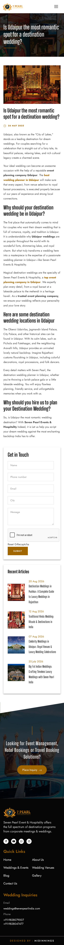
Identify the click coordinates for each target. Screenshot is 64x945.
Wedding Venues (43, 867)
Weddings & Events (15, 867)
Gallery (36, 875)
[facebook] (6, 841)
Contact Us (10, 883)
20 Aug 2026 (36, 581)
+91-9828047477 (13, 924)
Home (7, 859)
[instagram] (29, 841)
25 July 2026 (36, 661)
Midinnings (44, 940)
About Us (38, 859)
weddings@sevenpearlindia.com (21, 908)
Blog (6, 875)
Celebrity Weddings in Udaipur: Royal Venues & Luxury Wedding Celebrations (42, 646)
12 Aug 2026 (36, 611)
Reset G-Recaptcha (18, 544)
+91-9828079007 (13, 920)
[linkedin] (13, 841)
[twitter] (21, 841)
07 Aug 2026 (36, 636)
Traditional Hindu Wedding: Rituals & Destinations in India (41, 622)
